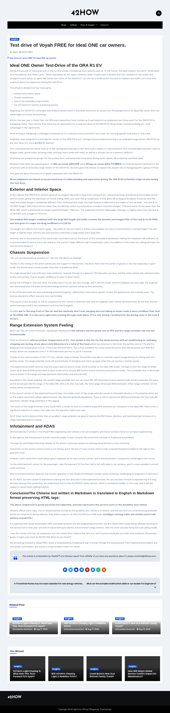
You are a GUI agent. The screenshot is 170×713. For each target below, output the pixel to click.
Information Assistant (23, 629)
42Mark (73, 25)
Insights (14, 39)
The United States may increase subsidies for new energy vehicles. (49, 583)
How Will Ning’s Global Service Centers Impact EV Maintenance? (142, 674)
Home (63, 25)
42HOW (85, 13)
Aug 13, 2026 (144, 629)
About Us (104, 25)
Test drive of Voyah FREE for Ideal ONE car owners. (68, 45)
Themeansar (105, 709)
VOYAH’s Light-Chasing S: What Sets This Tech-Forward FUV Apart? (32, 624)
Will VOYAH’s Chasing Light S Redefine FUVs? (64, 675)
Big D (15, 52)
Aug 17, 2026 (42, 629)
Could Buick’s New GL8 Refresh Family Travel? (102, 675)
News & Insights (88, 25)
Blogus (93, 709)
